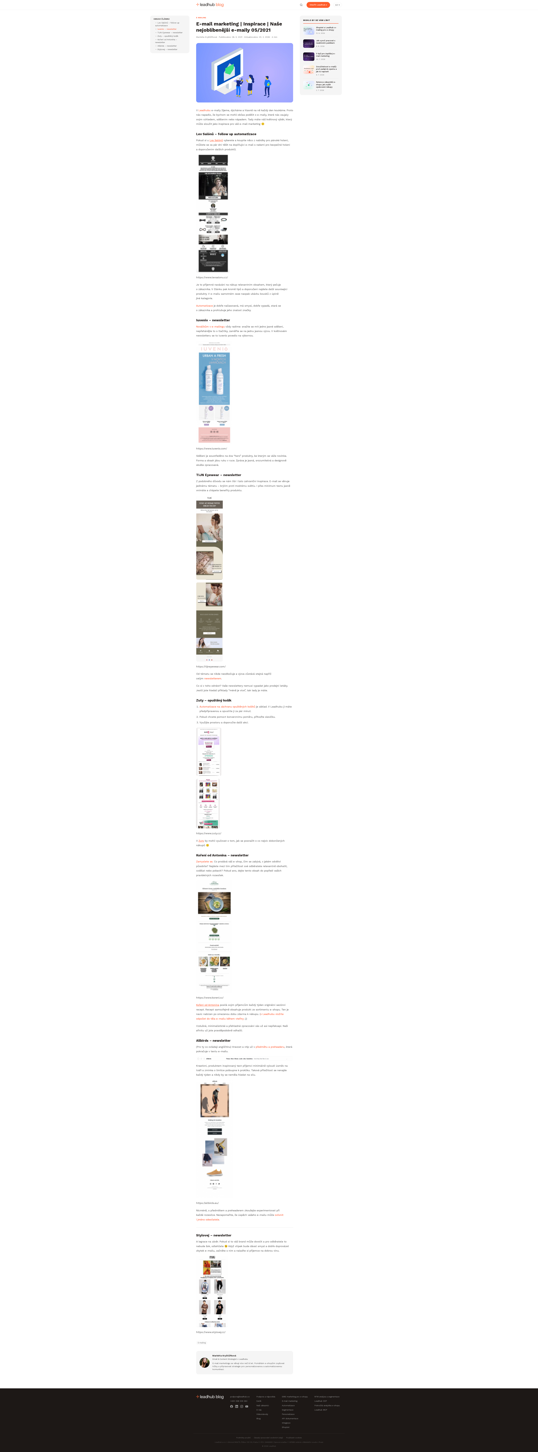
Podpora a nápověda (265, 1397)
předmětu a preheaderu (270, 1046)
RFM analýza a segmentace (326, 1397)
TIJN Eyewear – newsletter (170, 32)
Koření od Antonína (207, 1004)
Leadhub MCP (320, 1410)
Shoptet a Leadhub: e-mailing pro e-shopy (326, 28)
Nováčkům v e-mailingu (210, 326)
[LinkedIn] (236, 1407)
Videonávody (262, 1414)
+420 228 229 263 (238, 1401)
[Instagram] (241, 1407)
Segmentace (287, 1410)
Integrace (286, 1423)
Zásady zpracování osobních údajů (268, 1438)
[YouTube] (246, 1407)
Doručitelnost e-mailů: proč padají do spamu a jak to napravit (326, 69)
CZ (336, 5)
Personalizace (288, 1414)
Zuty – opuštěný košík (167, 36)
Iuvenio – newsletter (167, 29)
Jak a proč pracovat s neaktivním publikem (325, 41)
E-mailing (201, 18)
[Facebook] (231, 1407)
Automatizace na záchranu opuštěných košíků (227, 706)
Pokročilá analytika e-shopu (327, 1405)
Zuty (201, 840)
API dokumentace (290, 1418)
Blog (258, 1418)
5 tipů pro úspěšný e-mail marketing (325, 54)
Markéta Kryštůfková (206, 37)
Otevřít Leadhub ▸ (318, 5)
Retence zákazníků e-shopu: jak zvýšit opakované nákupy (326, 84)
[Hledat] (301, 5)
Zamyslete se (204, 861)
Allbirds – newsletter (167, 46)
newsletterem (212, 678)
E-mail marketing (289, 1401)
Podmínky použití (243, 1438)
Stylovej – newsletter (167, 49)
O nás (259, 1410)
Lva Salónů (216, 140)
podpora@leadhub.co (240, 1397)
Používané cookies (294, 1438)
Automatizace (204, 305)
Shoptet (285, 1427)
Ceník (258, 1401)
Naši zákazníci (262, 1405)
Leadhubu (205, 110)
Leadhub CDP (320, 1401)
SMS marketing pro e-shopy (295, 1397)
